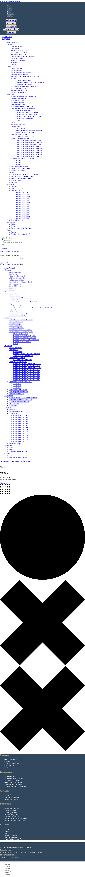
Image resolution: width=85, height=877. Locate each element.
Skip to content (5, 1)
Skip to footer (15, 1)
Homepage (4, 483)
